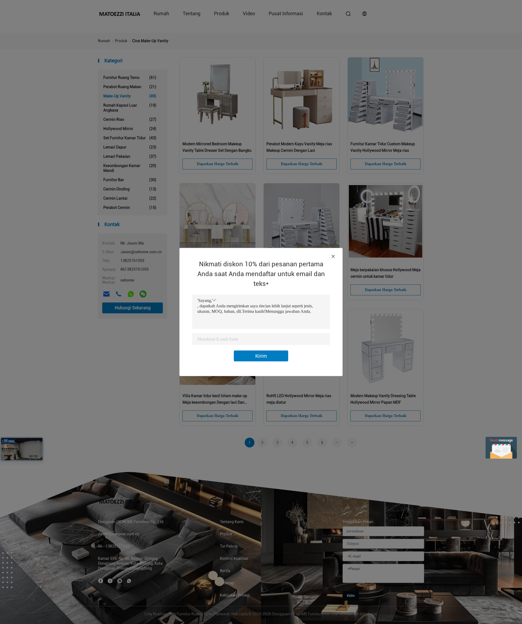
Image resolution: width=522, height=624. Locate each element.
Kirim (261, 356)
